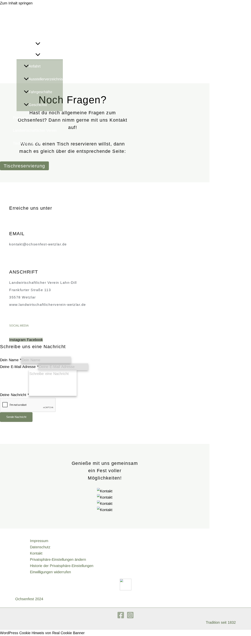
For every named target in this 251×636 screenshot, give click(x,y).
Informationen (24, 44)
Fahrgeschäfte (40, 92)
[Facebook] (120, 617)
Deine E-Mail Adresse (19, 367)
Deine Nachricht (14, 395)
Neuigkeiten (22, 31)
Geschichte (38, 105)
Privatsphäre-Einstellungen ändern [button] (58, 559)
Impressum (39, 541)
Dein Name (10, 360)
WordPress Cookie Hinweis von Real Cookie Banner (42, 633)
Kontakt (36, 553)
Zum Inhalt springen (16, 3)
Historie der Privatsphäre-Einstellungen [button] (61, 566)
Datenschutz (40, 547)
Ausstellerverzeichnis (46, 79)
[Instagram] (130, 617)
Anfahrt (35, 66)
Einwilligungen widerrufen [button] (50, 572)
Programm (21, 118)
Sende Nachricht (16, 416)
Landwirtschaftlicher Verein (35, 130)
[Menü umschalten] (38, 54)
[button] (37, 43)
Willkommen (23, 18)
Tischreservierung (27, 143)
